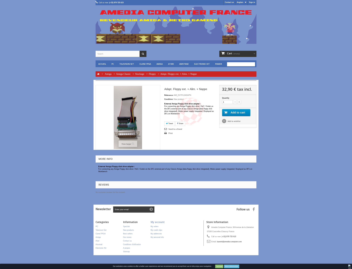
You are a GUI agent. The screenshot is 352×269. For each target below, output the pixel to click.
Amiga (159, 64)
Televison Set (126, 64)
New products (128, 230)
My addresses (156, 234)
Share (180, 123)
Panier (218, 64)
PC (113, 64)
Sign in (252, 2)
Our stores (127, 237)
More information (231, 266)
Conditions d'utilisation (132, 244)
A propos (126, 248)
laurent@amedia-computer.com (229, 242)
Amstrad (184, 64)
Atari (171, 64)
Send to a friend (175, 129)
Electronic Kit (202, 64)
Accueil (102, 64)
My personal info (157, 237)
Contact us (229, 2)
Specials (126, 226)
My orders (155, 226)
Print (170, 133)
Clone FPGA (145, 64)
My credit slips (156, 230)
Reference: (168, 95)
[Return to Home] (98, 74)
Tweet (170, 123)
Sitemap (126, 252)
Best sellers (128, 234)
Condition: (168, 99)
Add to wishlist (233, 121)
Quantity (225, 98)
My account (158, 222)
